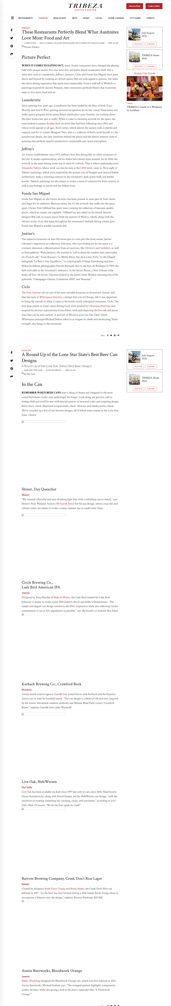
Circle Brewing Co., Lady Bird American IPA (41, 585)
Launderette (31, 100)
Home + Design (116, 18)
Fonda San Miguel (36, 193)
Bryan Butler (77, 888)
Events (150, 18)
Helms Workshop (31, 981)
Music (86, 18)
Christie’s (90, 248)
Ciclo (26, 286)
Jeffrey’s (28, 149)
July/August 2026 (148, 34)
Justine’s (28, 233)
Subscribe (151, 44)
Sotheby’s (105, 248)
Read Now (138, 44)
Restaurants (25, 18)
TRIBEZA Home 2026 (150, 57)
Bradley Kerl (53, 123)
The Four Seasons (31, 292)
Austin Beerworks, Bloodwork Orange (52, 970)
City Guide (135, 18)
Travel (130, 103)
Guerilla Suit (60, 694)
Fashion (43, 18)
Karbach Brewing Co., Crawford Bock (51, 684)
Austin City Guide (144, 73)
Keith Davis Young (55, 888)
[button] (128, 89)
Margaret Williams (33, 370)
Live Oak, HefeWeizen (39, 781)
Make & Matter (61, 597)
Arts (74, 18)
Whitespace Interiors (50, 297)
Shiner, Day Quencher (39, 489)
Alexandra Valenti (31, 168)
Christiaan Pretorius (100, 306)
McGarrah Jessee (65, 503)
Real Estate (59, 18)
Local (99, 18)
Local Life (26, 350)
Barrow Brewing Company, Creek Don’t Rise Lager (62, 878)
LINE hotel (86, 168)
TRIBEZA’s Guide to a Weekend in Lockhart (144, 108)
